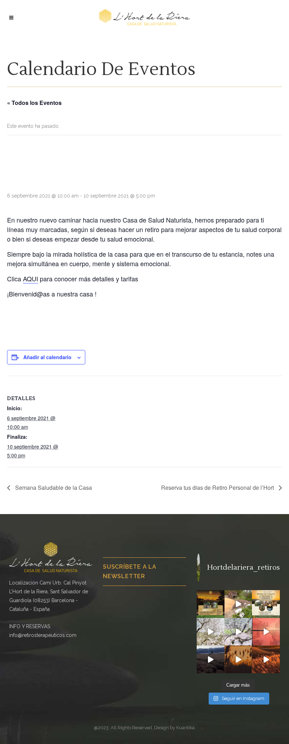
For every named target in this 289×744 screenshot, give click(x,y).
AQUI (30, 278)
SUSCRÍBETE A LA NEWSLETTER (129, 571)
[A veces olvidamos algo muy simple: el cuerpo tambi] (266, 659)
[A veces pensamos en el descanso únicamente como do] (211, 659)
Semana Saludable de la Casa (53, 487)
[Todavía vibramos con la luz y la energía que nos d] (266, 604)
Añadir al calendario (47, 357)
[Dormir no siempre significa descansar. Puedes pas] (238, 632)
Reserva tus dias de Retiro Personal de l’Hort (218, 487)
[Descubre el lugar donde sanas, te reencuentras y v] (211, 632)
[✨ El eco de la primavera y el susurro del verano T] (238, 604)
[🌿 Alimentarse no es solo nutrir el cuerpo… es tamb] (266, 632)
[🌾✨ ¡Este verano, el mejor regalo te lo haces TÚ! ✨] (211, 604)
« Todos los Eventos (34, 103)
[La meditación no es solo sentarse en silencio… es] (238, 659)
